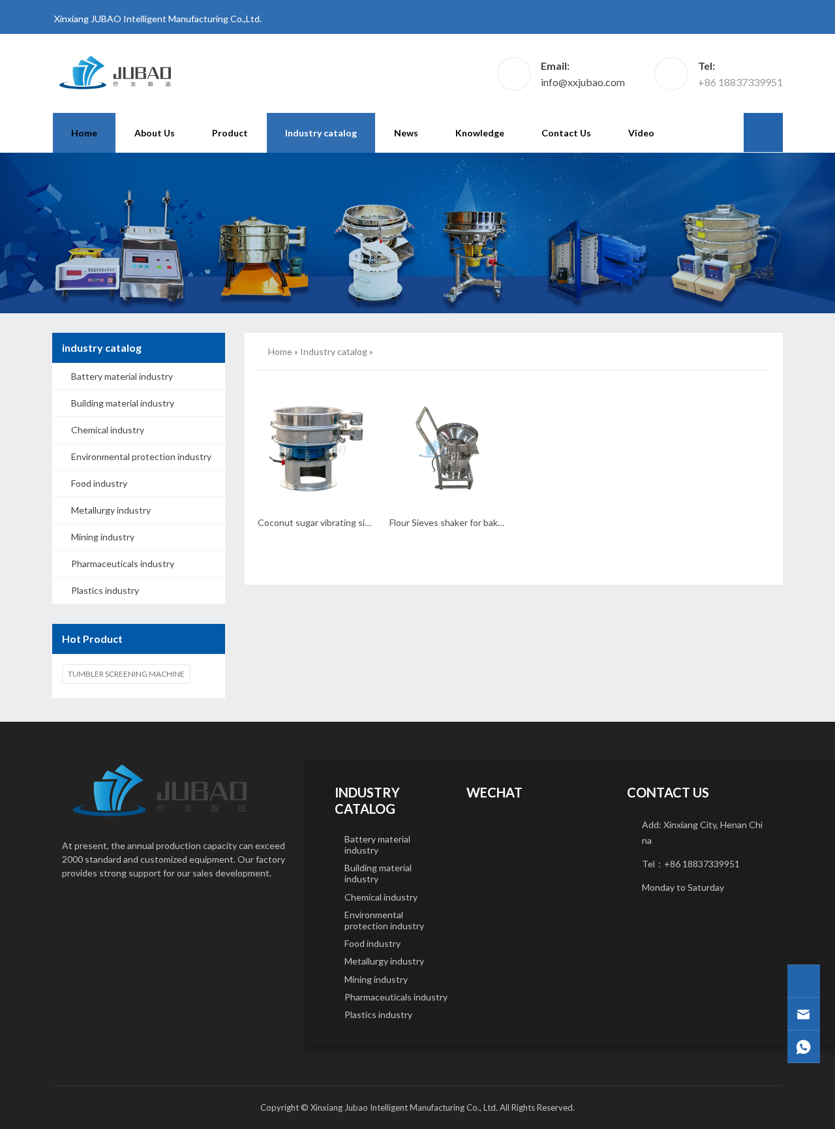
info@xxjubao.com (583, 82)
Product (230, 132)
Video (641, 132)
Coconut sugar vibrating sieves (321, 522)
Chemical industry (107, 429)
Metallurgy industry (111, 510)
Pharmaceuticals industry (122, 563)
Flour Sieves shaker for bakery (450, 522)
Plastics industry (105, 590)
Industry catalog (321, 132)
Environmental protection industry (141, 456)
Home (84, 132)
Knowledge (479, 132)
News (406, 132)
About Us (154, 132)
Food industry (99, 483)
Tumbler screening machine (126, 674)
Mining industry (102, 536)
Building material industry (122, 403)
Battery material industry (122, 376)
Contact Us (566, 132)
